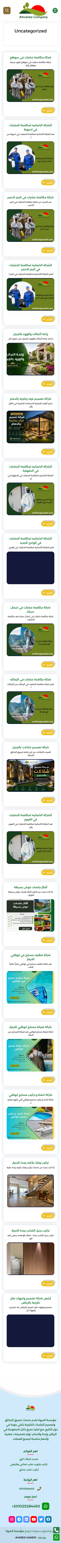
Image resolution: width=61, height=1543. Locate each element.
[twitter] (41, 1519)
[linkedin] (26, 1519)
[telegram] (19, 1519)
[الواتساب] (56, 1537)
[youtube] (34, 1519)
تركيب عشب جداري (29, 1469)
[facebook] (48, 1519)
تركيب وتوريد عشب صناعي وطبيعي (28, 1464)
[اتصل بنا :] (56, 1530)
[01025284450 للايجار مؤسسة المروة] (33, 10)
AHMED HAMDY (25, 1537)
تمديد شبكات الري (28, 1459)
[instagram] (12, 1519)
